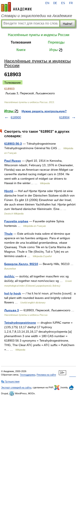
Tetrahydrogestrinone (20, 322)
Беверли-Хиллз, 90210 (21, 264)
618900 (16, 117)
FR (71, 3)
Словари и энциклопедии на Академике (36, 16)
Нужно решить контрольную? (44, 111)
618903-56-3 (13, 143)
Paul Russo (12, 160)
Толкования (21, 42)
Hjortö (8, 191)
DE (55, 3)
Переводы (56, 42)
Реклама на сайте (46, 374)
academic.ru (16, 7)
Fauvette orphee (16, 221)
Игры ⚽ (56, 50)
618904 (64, 117)
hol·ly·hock (12, 293)
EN (47, 3)
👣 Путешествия (10, 381)
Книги (20, 50)
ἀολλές (9, 276)
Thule (8, 233)
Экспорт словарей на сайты (16, 387)
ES (63, 3)
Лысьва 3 (11, 310)
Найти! (67, 23)
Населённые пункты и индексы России (38, 35)
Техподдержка (27, 374)
